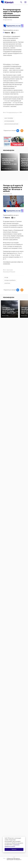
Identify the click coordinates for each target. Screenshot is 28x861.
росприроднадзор (9, 121)
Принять (14, 849)
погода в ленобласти (10, 280)
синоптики (7, 283)
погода (6, 277)
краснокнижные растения (11, 124)
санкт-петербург (8, 118)
